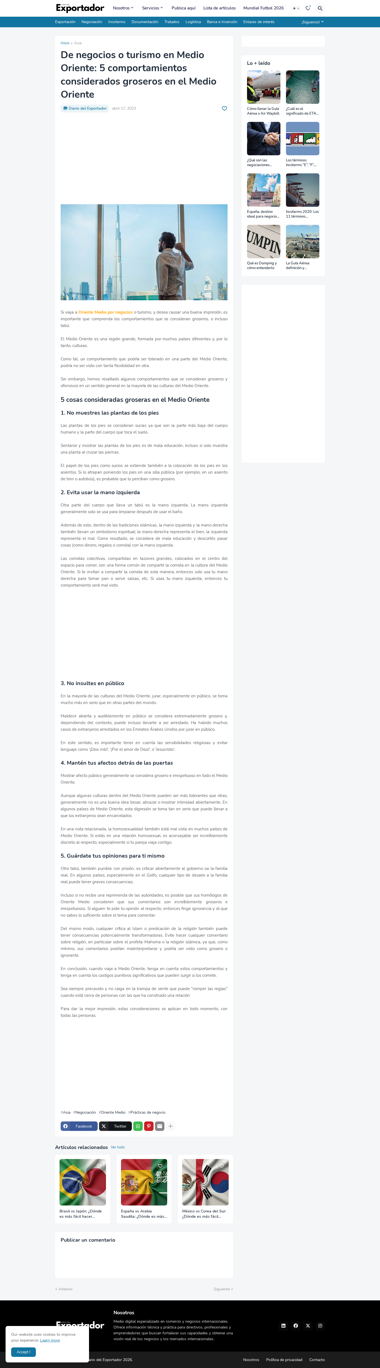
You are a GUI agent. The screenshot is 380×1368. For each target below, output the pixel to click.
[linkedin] (283, 1326)
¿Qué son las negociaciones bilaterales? (258, 163)
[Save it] (224, 108)
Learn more (50, 1340)
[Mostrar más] (170, 1126)
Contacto (317, 1359)
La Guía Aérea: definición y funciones (298, 266)
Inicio (65, 43)
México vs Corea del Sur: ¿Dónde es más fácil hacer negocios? (204, 1214)
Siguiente (222, 1289)
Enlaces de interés (259, 21)
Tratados (171, 21)
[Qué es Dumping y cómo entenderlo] (263, 241)
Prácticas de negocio (148, 1112)
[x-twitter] (308, 1326)
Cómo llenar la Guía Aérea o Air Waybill (263, 111)
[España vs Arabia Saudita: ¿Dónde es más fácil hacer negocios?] (144, 1182)
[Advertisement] (144, 158)
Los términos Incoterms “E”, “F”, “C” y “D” (300, 163)
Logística (193, 21)
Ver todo (118, 1147)
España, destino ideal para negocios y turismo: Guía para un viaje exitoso (263, 214)
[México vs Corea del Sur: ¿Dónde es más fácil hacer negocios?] (205, 1182)
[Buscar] (320, 8)
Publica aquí (184, 8)
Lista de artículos (219, 8)
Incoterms (116, 21)
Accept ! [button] (23, 1352)
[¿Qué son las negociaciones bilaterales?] (263, 138)
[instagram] (320, 1326)
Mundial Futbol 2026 (263, 8)
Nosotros (121, 8)
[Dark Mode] (296, 8)
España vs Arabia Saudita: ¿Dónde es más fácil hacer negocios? (142, 1214)
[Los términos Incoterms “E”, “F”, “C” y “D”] (302, 138)
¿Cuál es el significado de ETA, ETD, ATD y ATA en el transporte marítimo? (302, 111)
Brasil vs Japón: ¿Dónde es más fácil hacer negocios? (81, 1214)
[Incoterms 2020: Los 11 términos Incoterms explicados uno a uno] (302, 190)
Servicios (150, 8)
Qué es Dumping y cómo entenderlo (262, 266)
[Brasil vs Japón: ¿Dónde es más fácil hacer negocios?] (83, 1182)
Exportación (65, 21)
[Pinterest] (149, 1126)
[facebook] (295, 1326)
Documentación (145, 21)
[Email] (159, 1126)
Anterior (65, 1289)
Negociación (92, 21)
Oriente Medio (113, 1112)
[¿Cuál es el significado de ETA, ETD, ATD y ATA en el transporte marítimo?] (302, 87)
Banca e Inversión (222, 21)
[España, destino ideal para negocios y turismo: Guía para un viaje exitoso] (263, 190)
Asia (78, 43)
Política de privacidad (284, 1359)
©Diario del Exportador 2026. (107, 1359)
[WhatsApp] (138, 1126)
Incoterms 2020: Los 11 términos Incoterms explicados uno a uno (302, 214)
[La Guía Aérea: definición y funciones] (302, 241)
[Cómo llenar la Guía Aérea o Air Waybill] (263, 87)
